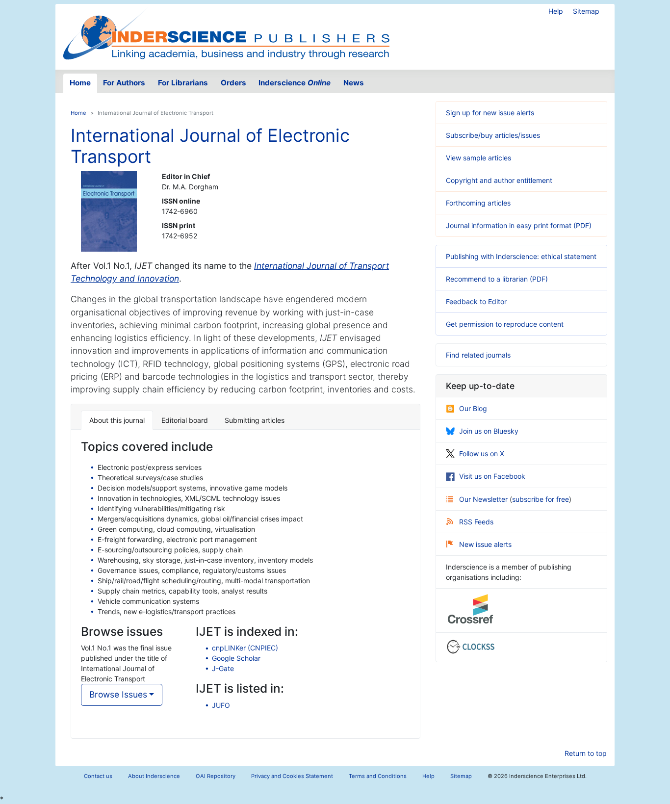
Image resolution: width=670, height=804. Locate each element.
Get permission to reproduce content (505, 324)
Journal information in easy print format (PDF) (519, 225)
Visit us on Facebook (492, 476)
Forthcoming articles (478, 203)
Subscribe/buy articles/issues (493, 135)
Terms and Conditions (378, 776)
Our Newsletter (484, 499)
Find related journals (478, 355)
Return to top (586, 753)
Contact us (98, 776)
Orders (233, 82)
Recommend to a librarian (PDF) (497, 279)
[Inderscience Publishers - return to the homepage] (226, 33)
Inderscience (294, 82)
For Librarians (183, 82)
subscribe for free (540, 499)
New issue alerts (485, 544)
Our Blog (473, 408)
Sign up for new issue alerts (490, 112)
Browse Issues (118, 694)
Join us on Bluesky (488, 431)
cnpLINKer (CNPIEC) (245, 648)
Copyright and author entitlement (499, 180)
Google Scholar (236, 658)
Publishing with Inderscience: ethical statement (521, 256)
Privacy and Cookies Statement (292, 776)
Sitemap (586, 11)
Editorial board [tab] (184, 420)
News (353, 82)
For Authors (124, 82)
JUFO (221, 705)
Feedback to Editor (476, 301)
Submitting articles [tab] (254, 420)
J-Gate (223, 668)
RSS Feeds (476, 522)
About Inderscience (154, 776)
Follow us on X (481, 453)
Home (80, 82)
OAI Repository (215, 776)
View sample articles (478, 158)
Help (555, 11)
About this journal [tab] (117, 420)
